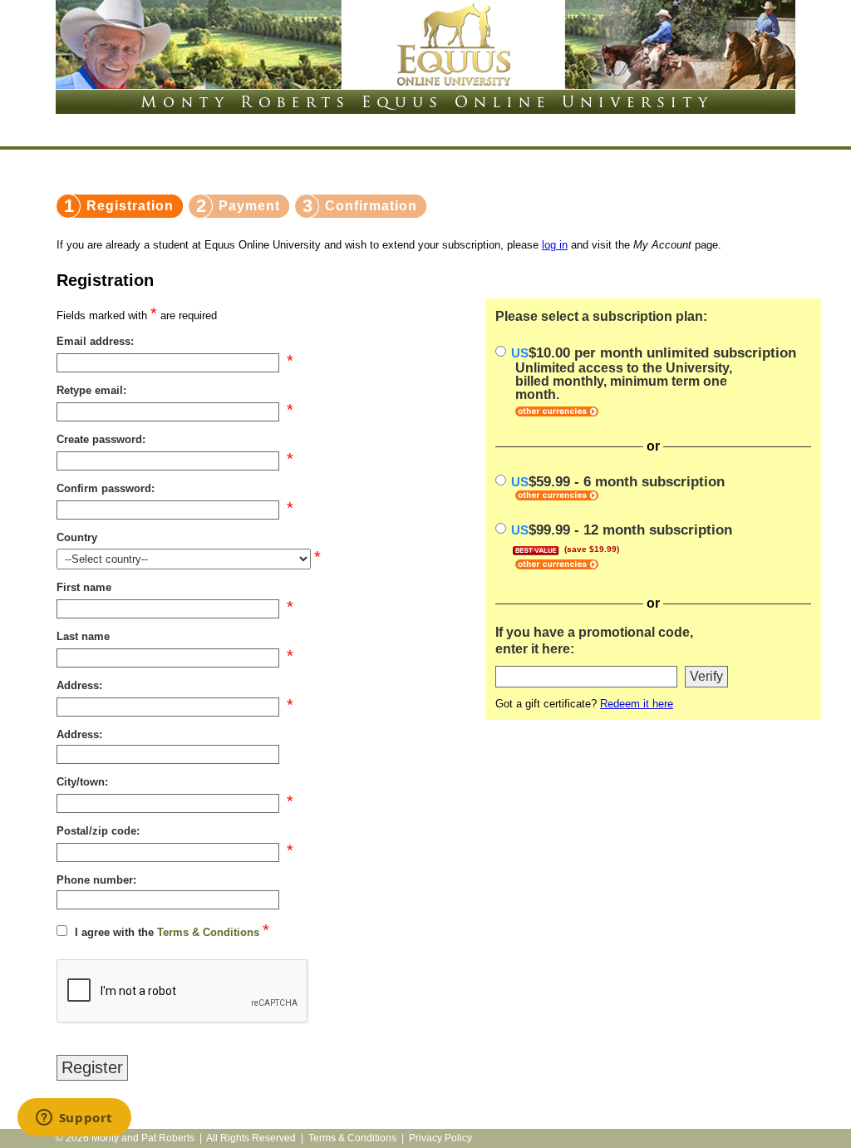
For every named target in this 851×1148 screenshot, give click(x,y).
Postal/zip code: (98, 831)
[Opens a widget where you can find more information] (74, 1119)
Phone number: (96, 880)
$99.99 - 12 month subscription (621, 537)
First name (84, 587)
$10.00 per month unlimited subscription (653, 373)
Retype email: (91, 390)
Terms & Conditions (208, 932)
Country (77, 537)
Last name (83, 636)
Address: (79, 685)
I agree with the (167, 932)
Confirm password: (106, 488)
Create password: (101, 439)
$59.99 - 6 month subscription (618, 481)
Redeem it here (636, 703)
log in (555, 245)
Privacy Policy (440, 1138)
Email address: (95, 341)
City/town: (82, 782)
